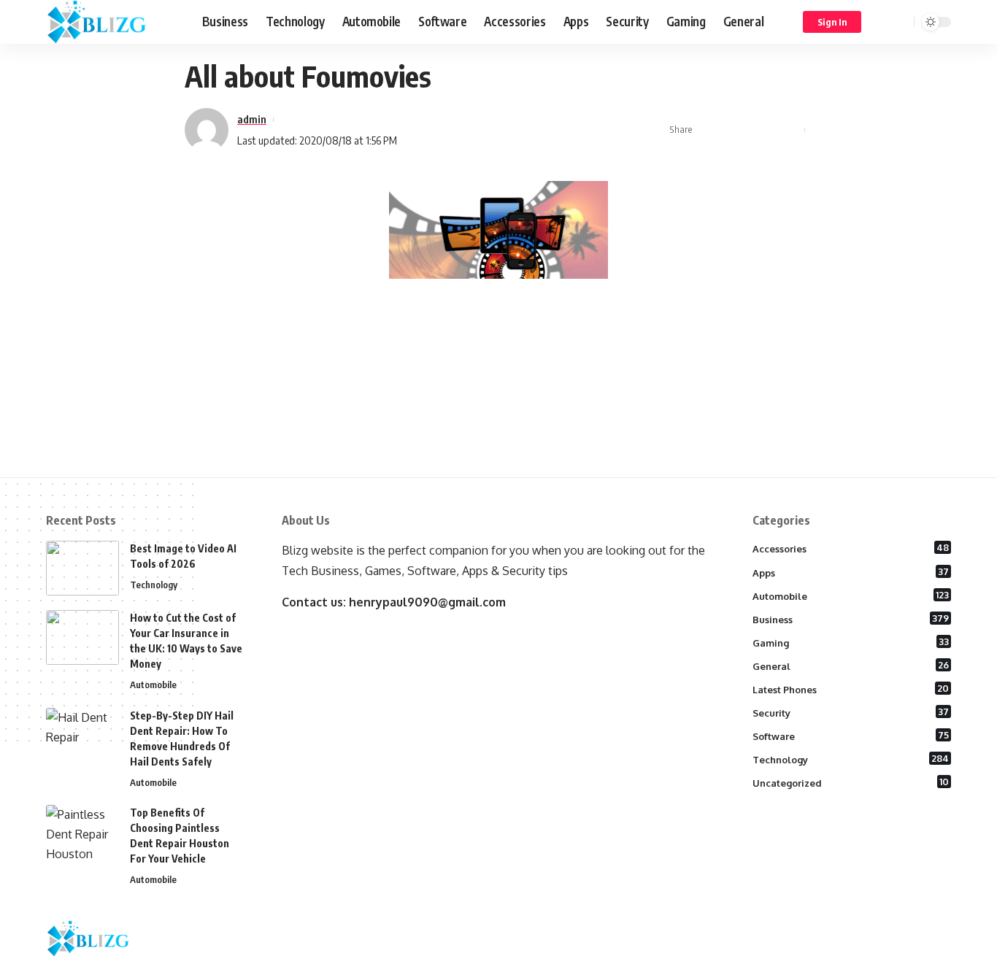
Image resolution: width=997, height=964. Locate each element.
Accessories (851, 548)
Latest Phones (851, 688)
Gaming (851, 642)
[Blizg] (112, 22)
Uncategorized (851, 782)
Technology (153, 584)
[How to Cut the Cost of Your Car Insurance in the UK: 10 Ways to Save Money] (82, 637)
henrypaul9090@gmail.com (427, 602)
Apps (851, 572)
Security (851, 712)
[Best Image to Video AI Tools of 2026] (82, 568)
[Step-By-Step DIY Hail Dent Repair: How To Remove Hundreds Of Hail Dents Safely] (82, 735)
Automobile (153, 684)
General (851, 665)
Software (851, 735)
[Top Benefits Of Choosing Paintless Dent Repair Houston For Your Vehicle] (82, 832)
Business (851, 618)
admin (251, 119)
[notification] (882, 22)
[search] (900, 21)
